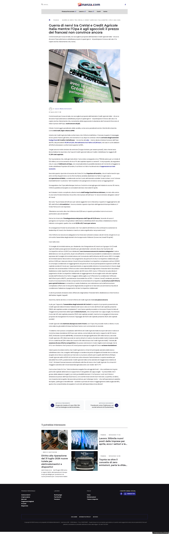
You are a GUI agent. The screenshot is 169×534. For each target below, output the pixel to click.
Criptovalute (25, 497)
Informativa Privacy (85, 517)
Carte (105, 11)
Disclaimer (74, 517)
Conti (99, 11)
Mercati (24, 499)
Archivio (95, 517)
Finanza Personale (68, 11)
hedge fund (53, 140)
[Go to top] (146, 528)
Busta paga (58, 495)
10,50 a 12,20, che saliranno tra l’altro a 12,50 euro (83, 143)
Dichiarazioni (91, 497)
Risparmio (24, 506)
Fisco (90, 11)
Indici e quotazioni (50, 452)
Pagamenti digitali (27, 501)
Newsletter (131, 493)
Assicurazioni (25, 495)
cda (87, 140)
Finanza (56, 20)
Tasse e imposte (92, 499)
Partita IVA (57, 497)
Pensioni (57, 499)
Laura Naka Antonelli (63, 109)
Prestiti (23, 504)
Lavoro (81, 11)
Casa (88, 495)
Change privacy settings (160, 532)
